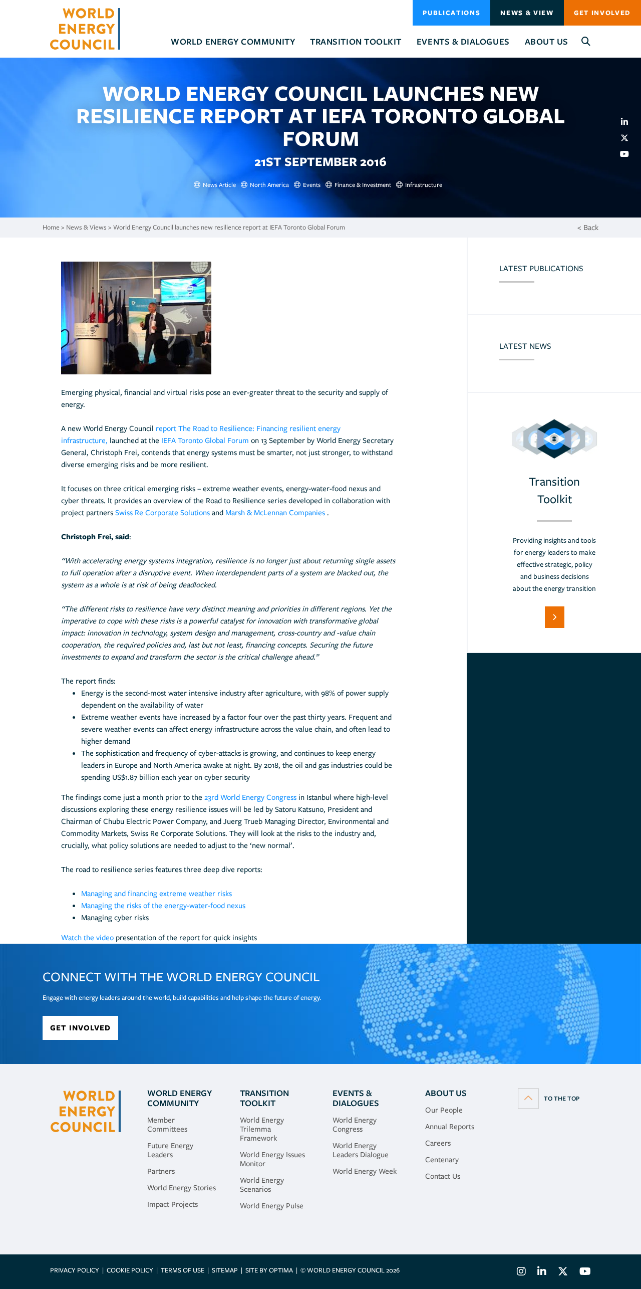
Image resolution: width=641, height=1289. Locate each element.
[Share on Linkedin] (628, 122)
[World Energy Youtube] (582, 1272)
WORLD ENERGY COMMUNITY (179, 1098)
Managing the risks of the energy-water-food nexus (163, 905)
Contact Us (442, 1176)
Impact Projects (172, 1204)
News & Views (86, 227)
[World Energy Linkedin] (541, 1272)
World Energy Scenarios (262, 1185)
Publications (451, 13)
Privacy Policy (74, 1270)
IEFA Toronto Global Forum (206, 440)
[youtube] (628, 154)
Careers (438, 1143)
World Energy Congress (355, 1125)
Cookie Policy (130, 1270)
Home (51, 227)
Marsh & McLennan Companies (275, 512)
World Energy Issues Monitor (272, 1159)
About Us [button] (546, 42)
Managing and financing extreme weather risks (156, 893)
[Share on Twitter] (628, 138)
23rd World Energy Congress (250, 797)
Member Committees (167, 1125)
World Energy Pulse (271, 1205)
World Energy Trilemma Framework (262, 1129)
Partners (161, 1171)
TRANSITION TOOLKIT (264, 1098)
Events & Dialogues (356, 1098)
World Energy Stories (181, 1187)
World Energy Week (365, 1171)
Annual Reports (449, 1126)
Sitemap (225, 1270)
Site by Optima (269, 1270)
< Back (587, 227)
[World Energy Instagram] (521, 1272)
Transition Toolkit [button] (356, 42)
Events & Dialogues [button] (463, 42)
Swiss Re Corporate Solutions (163, 512)
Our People (444, 1110)
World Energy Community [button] (233, 42)
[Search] (586, 42)
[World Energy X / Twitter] (563, 1272)
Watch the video (87, 937)
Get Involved (602, 13)
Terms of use (182, 1270)
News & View (526, 13)
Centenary (442, 1159)
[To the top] (548, 1098)
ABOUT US (446, 1093)
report (166, 428)
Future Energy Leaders (170, 1150)
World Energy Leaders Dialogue (361, 1150)
